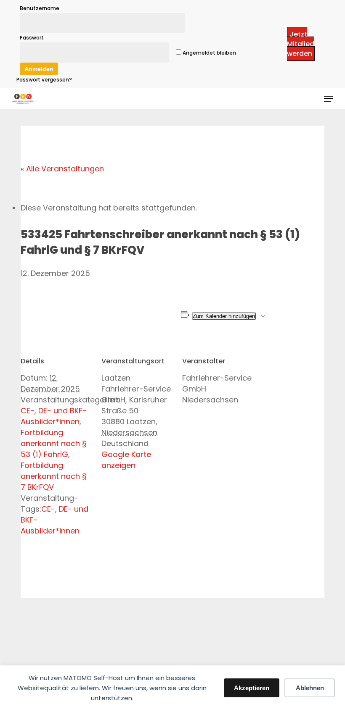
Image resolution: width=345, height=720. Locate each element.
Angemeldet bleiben (208, 52)
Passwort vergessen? (44, 79)
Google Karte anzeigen (126, 459)
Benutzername (39, 8)
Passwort (32, 37)
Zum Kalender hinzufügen (224, 316)
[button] (328, 99)
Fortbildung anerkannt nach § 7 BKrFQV (54, 476)
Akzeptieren (251, 687)
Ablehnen (310, 687)
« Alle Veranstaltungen (62, 168)
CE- (48, 509)
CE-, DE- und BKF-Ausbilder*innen (54, 416)
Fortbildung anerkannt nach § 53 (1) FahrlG (54, 443)
